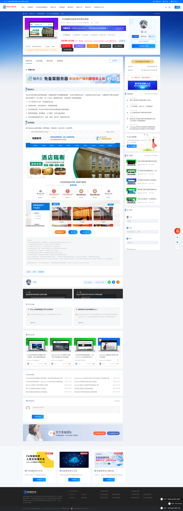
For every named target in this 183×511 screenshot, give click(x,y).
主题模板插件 (41, 13)
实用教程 (62, 7)
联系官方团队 (101, 433)
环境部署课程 (116, 497)
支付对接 (68, 49)
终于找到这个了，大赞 (133, 232)
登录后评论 (38, 416)
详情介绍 (29, 61)
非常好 (129, 221)
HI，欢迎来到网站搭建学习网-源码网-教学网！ (17, 1)
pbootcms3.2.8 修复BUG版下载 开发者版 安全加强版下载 (60, 356)
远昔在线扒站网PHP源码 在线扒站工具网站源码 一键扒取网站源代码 (175, 503)
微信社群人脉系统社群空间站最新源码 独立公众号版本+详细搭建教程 (143, 119)
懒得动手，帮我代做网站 (142, 77)
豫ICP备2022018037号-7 (81, 508)
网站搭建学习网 (33, 262)
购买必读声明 (106, 46)
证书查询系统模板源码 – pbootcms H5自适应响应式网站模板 (84, 356)
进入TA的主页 (144, 41)
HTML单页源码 (147, 497)
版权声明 (84, 497)
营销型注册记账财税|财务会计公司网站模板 (148, 189)
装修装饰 (73, 95)
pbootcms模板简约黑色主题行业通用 (108, 356)
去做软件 (39, 479)
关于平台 (72, 494)
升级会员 (120, 28)
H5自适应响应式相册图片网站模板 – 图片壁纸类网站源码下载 (36, 356)
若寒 (31, 363)
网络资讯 (88, 7)
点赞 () (114, 41)
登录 (177, 7)
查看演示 (80, 46)
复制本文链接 (100, 282)
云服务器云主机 (99, 7)
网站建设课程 (116, 494)
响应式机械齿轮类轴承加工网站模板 (36, 392)
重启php (129, 242)
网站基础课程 (104, 494)
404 (34, 272)
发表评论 (60, 61)
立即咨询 (114, 60)
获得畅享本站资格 (143, 62)
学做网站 (30, 7)
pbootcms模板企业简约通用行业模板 (37, 385)
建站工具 (79, 7)
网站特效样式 (135, 497)
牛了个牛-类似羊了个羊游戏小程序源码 (175, 508)
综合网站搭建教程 (41, 7)
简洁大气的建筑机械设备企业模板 (36, 388)
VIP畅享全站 (157, 1)
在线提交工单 (114, 433)
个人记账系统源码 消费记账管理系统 (141, 112)
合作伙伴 (84, 494)
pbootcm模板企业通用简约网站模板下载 (86, 385)
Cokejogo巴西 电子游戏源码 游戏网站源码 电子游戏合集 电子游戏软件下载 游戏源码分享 (143, 128)
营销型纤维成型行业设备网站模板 (148, 180)
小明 (64, 22)
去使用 (74, 479)
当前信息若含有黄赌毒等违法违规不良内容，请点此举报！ (42, 50)
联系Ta (153, 36)
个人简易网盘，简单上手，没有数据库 (141, 106)
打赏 (73, 232)
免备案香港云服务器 (105, 471)
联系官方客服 (144, 46)
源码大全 (53, 7)
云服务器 (119, 46)
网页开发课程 (104, 497)
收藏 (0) (123, 41)
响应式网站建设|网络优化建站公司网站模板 (148, 161)
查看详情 (32, 322)
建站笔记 (70, 7)
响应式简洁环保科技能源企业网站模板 (85, 392)
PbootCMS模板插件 (53, 13)
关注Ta (136, 36)
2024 (28, 272)
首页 (23, 7)
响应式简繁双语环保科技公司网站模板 (89, 294)
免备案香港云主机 (69, 471)
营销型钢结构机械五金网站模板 (36, 294)
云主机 (166, 1)
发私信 (144, 36)
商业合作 (72, 497)
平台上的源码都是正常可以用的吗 (41, 309)
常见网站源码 (135, 494)
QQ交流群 (133, 146)
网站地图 (67, 508)
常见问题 (39, 61)
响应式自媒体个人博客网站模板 (148, 199)
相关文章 (50, 61)
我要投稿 (157, 13)
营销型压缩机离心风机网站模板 (83, 388)
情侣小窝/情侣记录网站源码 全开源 (140, 100)
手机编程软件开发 (34, 471)
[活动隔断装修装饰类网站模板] (73, 154)
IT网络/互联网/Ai (81, 360)
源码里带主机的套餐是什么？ (88, 309)
